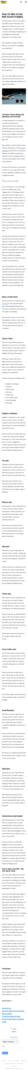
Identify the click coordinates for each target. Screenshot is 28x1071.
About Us (4, 1060)
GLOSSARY (17, 1060)
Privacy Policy (20, 1063)
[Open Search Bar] (21, 2)
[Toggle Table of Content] (16, 1041)
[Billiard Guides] (3, 2)
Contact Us (10, 1060)
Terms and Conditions (9, 1063)
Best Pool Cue (6, 1008)
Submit (5, 1053)
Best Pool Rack (7, 1013)
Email (3, 1046)
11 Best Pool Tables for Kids (11, 1016)
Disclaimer (23, 1060)
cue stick (5, 303)
